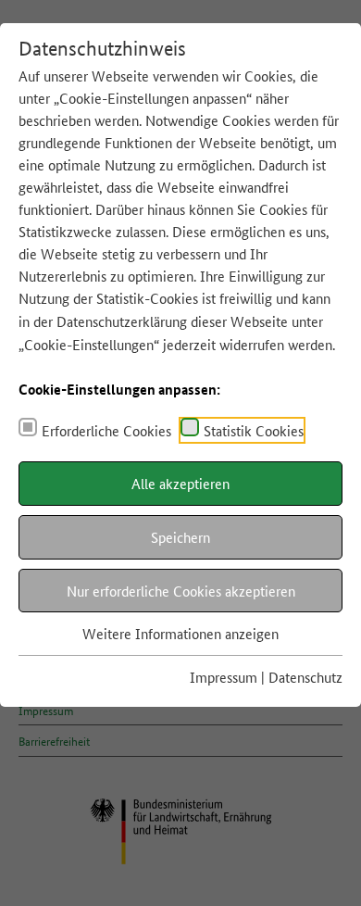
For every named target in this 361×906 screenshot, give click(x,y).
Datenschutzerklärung (121, 321)
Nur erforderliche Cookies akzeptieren (181, 590)
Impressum (223, 676)
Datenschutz (305, 676)
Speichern (180, 537)
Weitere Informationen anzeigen (180, 633)
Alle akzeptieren (180, 483)
